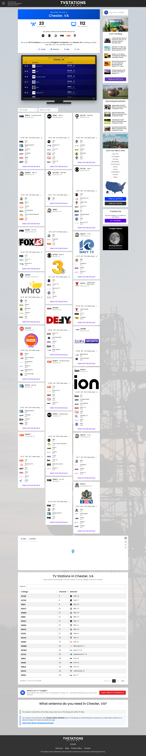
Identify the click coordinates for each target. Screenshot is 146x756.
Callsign (24, 592)
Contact (87, 748)
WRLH (23, 658)
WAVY (23, 608)
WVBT (23, 662)
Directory (59, 748)
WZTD (23, 671)
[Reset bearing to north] (125, 547)
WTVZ (23, 654)
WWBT (24, 613)
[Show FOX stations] (62, 36)
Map (24, 539)
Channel (62, 592)
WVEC (23, 621)
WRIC (23, 604)
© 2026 (73, 744)
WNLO (23, 667)
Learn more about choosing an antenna (38, 723)
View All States (115, 203)
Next (123, 681)
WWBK (24, 646)
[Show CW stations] (68, 36)
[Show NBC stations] (55, 36)
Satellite (32, 539)
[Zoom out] (125, 544)
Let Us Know (115, 220)
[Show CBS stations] (49, 36)
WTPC (23, 633)
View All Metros (115, 199)
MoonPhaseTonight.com (115, 248)
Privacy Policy (76, 748)
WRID (23, 617)
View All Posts (114, 79)
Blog (67, 748)
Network (73, 592)
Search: (23, 586)
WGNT (23, 642)
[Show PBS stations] (75, 36)
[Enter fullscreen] (125, 538)
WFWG (24, 650)
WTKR (23, 596)
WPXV (23, 675)
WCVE (23, 638)
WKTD (23, 629)
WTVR (23, 600)
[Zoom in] (125, 541)
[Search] (106, 12)
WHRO (23, 625)
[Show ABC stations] (43, 36)
